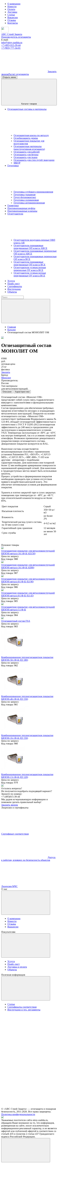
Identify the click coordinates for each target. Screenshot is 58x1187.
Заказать (5, 372)
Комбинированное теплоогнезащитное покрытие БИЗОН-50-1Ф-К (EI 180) (27, 658)
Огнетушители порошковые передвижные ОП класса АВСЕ (30, 247)
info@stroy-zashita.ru (11, 42)
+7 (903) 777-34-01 (11, 48)
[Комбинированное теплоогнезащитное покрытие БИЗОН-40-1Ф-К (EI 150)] (15, 693)
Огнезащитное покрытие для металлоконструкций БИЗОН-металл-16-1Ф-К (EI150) (28, 552)
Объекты (12, 292)
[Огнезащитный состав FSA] (2, 618)
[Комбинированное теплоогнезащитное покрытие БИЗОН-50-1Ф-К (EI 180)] (15, 654)
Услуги (11, 281)
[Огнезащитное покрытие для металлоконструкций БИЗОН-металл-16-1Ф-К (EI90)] (2, 562)
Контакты (12, 23)
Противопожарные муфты (21, 208)
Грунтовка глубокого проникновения (33, 191)
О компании (13, 3)
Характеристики (22, 392)
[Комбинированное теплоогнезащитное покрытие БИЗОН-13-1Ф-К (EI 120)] (15, 771)
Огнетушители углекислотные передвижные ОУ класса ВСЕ (30, 274)
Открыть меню (9, 77)
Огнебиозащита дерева (26, 138)
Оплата (11, 9)
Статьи (11, 14)
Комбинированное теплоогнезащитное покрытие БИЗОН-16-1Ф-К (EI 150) (27, 736)
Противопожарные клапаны (22, 211)
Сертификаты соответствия (22, 1007)
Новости (12, 6)
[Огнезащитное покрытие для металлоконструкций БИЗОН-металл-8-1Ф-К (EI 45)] (2, 590)
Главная (11, 327)
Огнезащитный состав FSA (15, 621)
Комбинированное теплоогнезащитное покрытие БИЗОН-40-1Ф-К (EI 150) (27, 697)
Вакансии (12, 17)
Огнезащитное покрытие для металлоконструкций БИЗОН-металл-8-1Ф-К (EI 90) (28, 580)
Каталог (11, 329)
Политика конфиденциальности (18, 1114)
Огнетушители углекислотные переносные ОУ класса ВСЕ (30, 268)
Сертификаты (14, 286)
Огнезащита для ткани (25, 157)
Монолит (6, 377)
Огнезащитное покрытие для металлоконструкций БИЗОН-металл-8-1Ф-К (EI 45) (28, 594)
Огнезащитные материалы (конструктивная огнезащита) (29, 147)
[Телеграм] (24, 71)
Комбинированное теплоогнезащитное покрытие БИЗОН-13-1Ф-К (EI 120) (27, 775)
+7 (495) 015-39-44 (11, 45)
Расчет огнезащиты (19, 74)
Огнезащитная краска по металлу (31, 135)
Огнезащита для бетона (26, 154)
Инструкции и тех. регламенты (23, 1009)
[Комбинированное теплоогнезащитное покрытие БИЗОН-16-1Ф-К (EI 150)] (15, 732)
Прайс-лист (13, 283)
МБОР (17, 163)
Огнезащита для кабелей (27, 152)
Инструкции (14, 289)
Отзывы (11, 20)
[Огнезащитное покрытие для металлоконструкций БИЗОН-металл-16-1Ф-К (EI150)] (2, 548)
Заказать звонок (9, 805)
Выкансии (12, 926)
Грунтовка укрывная (24, 194)
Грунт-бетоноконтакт (25, 197)
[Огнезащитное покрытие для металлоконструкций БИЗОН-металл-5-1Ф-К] (2, 604)
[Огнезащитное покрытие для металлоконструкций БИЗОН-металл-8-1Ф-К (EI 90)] (2, 576)
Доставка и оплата (17, 967)
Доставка (12, 12)
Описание (7, 392)
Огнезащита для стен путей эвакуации (34, 160)
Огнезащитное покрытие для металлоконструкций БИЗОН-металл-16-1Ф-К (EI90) (28, 566)
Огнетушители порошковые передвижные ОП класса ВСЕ (29, 263)
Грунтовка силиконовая (26, 200)
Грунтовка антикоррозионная (29, 202)
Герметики (13, 205)
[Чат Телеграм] (24, 1184)
